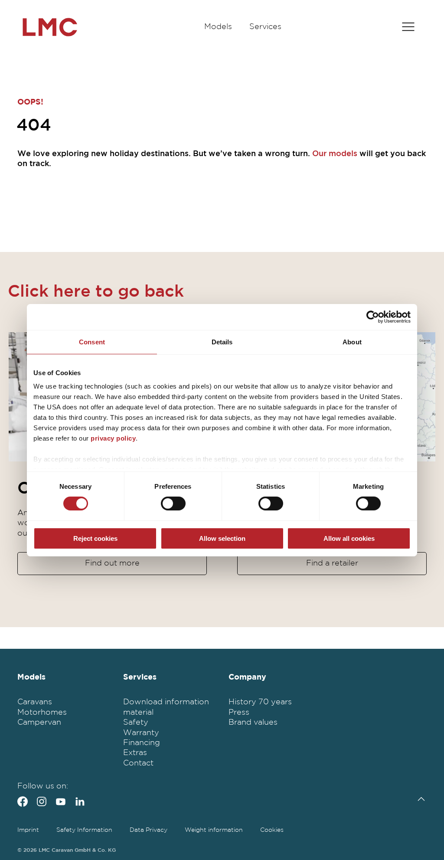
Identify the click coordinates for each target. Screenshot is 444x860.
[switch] (173, 503)
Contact (138, 763)
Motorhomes (42, 712)
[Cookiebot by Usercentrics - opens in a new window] (373, 316)
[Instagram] (41, 801)
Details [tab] (222, 341)
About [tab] (352, 341)
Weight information (214, 830)
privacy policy (113, 438)
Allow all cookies (349, 538)
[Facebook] (22, 801)
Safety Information (84, 830)
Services (265, 26)
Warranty (141, 732)
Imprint (28, 830)
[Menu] (408, 27)
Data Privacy (148, 830)
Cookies (272, 830)
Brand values (253, 722)
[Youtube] (61, 801)
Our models (334, 153)
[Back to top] (419, 799)
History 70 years (260, 702)
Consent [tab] (92, 341)
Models (218, 26)
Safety (135, 722)
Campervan (39, 722)
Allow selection (222, 538)
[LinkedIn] (80, 801)
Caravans (34, 702)
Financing (141, 742)
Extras (135, 752)
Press (239, 712)
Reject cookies (95, 538)
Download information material (166, 707)
